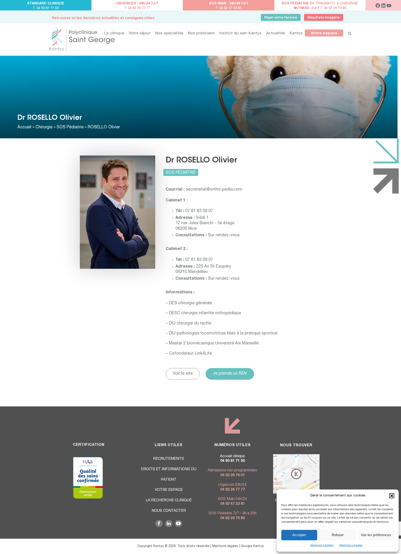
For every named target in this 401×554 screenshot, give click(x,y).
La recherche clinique (169, 500)
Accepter (299, 535)
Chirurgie (44, 127)
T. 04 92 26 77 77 (137, 8)
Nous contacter (169, 511)
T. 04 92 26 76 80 (320, 8)
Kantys (296, 34)
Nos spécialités (169, 34)
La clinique (114, 34)
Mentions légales (225, 546)
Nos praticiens (201, 34)
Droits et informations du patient (168, 475)
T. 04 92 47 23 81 (228, 8)
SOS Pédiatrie (70, 127)
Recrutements (168, 459)
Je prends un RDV (230, 374)
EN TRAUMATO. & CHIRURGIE (319, 3)
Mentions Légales (321, 545)
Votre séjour (140, 34)
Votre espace (324, 34)
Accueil (24, 127)
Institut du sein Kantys (240, 34)
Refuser (338, 535)
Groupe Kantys (252, 546)
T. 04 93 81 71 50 (45, 8)
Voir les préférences (376, 535)
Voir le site (183, 374)
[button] (391, 495)
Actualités (275, 34)
